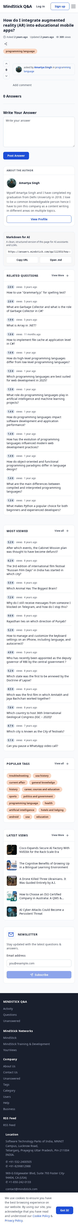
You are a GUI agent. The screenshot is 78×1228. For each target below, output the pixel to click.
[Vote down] (6, 76)
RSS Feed (9, 1125)
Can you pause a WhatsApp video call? (32, 746)
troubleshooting (19, 775)
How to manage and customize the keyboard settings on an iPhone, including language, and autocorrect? (39, 639)
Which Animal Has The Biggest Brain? (32, 588)
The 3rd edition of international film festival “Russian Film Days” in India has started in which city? (36, 570)
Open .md (56, 260)
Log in (40, 6)
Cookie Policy (41, 1216)
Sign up (60, 6)
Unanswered (11, 1021)
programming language (20, 51)
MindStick (9, 1038)
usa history (42, 775)
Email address (16, 955)
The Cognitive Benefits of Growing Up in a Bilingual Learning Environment (44, 865)
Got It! (64, 1210)
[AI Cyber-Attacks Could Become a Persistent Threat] (12, 911)
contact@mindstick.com (21, 1189)
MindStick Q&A (17, 6)
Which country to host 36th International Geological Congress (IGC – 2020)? (34, 715)
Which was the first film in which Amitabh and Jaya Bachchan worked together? (37, 696)
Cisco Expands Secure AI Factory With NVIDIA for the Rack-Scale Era (44, 850)
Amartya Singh (43, 67)
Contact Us (10, 1072)
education (42, 817)
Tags (6, 1084)
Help (6, 1103)
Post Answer (16, 155)
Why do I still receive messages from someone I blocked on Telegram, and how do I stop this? (39, 604)
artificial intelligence (21, 810)
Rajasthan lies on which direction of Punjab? (36, 621)
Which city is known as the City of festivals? (35, 731)
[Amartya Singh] (18, 69)
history (13, 789)
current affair (17, 782)
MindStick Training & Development (26, 1044)
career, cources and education (42, 789)
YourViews (10, 1050)
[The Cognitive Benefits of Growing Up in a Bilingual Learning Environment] (12, 865)
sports (13, 796)
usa (27, 817)
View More (58, 275)
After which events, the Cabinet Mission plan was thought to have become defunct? (37, 550)
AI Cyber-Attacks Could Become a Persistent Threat (41, 911)
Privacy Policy (14, 1220)
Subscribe (41, 975)
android (14, 817)
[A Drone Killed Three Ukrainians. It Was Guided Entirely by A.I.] (12, 881)
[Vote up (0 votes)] (6, 63)
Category (9, 1090)
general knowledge (43, 782)
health (49, 803)
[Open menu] (73, 6)
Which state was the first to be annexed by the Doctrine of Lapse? (38, 678)
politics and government (38, 796)
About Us (9, 1066)
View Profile (39, 219)
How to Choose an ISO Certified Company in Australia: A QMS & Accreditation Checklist (40, 896)
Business (9, 1109)
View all (59, 530)
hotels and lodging (52, 810)
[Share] (5, 43)
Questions (10, 1015)
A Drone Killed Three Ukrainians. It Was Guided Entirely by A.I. (42, 881)
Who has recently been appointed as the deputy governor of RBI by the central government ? (39, 660)
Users (7, 1097)
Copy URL (22, 260)
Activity (8, 1009)
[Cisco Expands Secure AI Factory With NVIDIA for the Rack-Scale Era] (12, 850)
